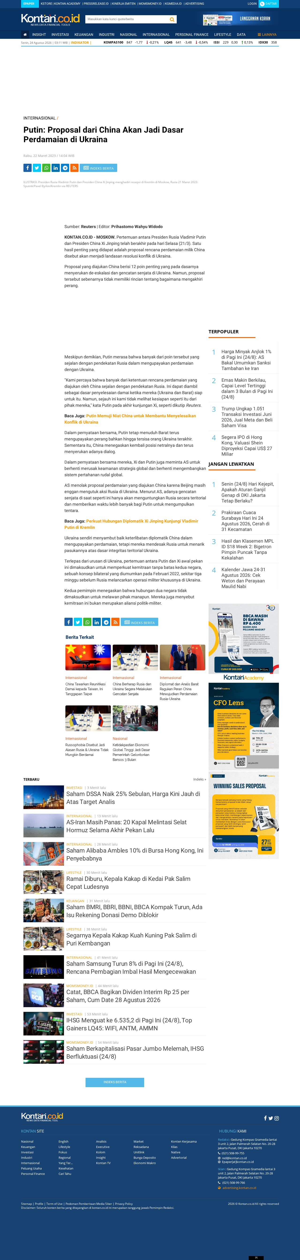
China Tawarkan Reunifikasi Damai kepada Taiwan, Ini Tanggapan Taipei (85, 689)
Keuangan (84, 35)
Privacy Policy (124, 1204)
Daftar (271, 3)
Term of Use (54, 1204)
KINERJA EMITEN (123, 3)
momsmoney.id (79, 986)
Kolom (100, 1152)
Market (139, 1141)
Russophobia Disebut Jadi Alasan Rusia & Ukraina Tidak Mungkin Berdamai (87, 750)
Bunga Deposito (145, 1157)
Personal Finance (192, 35)
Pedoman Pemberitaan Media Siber (89, 1204)
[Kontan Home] (25, 35)
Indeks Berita (115, 1082)
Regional (65, 1157)
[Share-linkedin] (56, 168)
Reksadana (141, 1147)
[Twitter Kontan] (270, 1118)
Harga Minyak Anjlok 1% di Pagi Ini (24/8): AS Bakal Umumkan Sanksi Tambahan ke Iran (246, 360)
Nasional (128, 35)
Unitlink (139, 1152)
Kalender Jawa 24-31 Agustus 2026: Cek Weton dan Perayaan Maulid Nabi (243, 578)
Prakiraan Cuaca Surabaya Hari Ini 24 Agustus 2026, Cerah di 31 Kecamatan (245, 521)
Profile (39, 1204)
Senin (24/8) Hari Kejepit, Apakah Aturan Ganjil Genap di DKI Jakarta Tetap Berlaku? (247, 492)
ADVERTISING (194, 3)
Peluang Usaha (31, 1168)
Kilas (174, 1147)
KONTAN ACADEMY (67, 3)
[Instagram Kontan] (276, 1118)
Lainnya (269, 35)
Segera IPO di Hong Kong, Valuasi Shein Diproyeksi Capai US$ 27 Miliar (246, 445)
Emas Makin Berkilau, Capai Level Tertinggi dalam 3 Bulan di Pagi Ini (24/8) (247, 388)
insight (39, 35)
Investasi (60, 35)
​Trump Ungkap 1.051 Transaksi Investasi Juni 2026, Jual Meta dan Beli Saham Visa (247, 417)
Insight (101, 1157)
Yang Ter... (66, 1163)
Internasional (156, 35)
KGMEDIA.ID (173, 3)
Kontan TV (103, 1163)
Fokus (63, 1152)
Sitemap (26, 1204)
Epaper (28, 3)
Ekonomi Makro (145, 1163)
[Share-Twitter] (37, 168)
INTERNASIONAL (39, 118)
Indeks (199, 779)
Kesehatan (66, 1168)
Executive (102, 1147)
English (63, 1141)
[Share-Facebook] (27, 168)
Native (175, 1152)
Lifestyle (222, 35)
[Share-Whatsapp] (46, 168)
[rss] (74, 168)
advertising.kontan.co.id (238, 1188)
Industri (106, 35)
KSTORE (46, 3)
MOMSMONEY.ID (150, 3)
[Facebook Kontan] (265, 1118)
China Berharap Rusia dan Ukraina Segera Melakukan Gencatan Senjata (132, 689)
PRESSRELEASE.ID (96, 3)
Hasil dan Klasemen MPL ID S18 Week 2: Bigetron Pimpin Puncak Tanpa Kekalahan (247, 549)
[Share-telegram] (65, 168)
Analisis (101, 1141)
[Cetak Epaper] (236, 24)
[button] (172, 19)
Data (241, 35)
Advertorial (179, 1157)
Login (252, 3)
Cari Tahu (65, 1174)
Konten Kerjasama (184, 1141)
